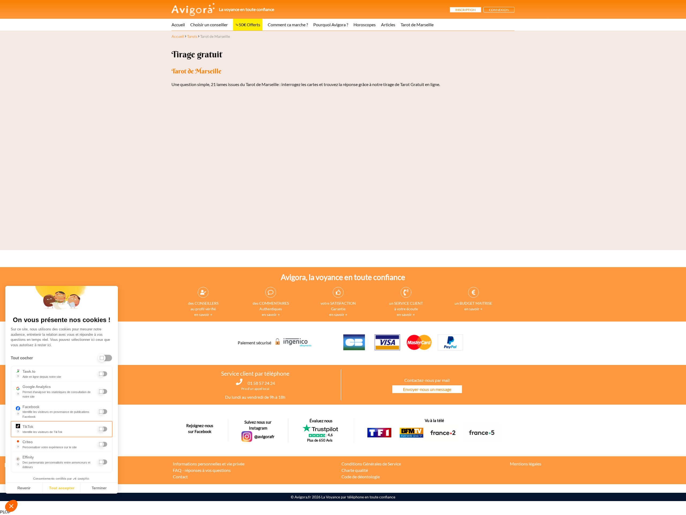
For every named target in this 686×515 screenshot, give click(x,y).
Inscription (465, 10)
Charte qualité (354, 470)
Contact (180, 476)
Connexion (499, 10)
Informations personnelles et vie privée (208, 463)
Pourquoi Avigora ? (330, 24)
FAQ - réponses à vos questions (202, 470)
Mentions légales (525, 463)
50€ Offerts (249, 24)
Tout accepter (61, 488)
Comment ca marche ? (288, 24)
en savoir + (203, 314)
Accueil (178, 24)
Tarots (192, 36)
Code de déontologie (360, 476)
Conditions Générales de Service (371, 463)
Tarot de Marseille (417, 24)
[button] (11, 505)
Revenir (24, 488)
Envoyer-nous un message (427, 389)
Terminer (99, 488)
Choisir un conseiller (209, 24)
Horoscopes (364, 24)
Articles (388, 24)
